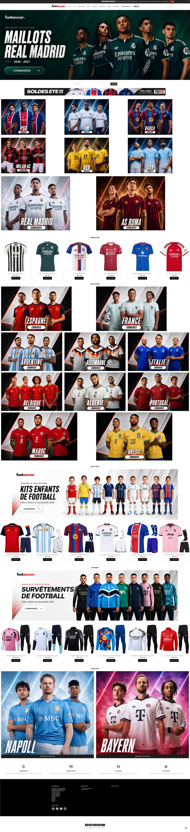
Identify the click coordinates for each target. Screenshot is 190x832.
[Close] (189, 1)
